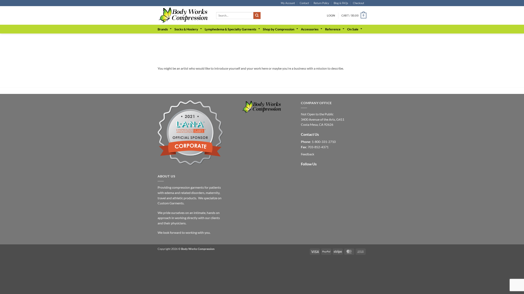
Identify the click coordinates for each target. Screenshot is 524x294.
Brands (163, 29)
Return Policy (321, 3)
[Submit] (256, 15)
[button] (331, 15)
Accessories (309, 29)
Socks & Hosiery (186, 29)
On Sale (352, 29)
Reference (333, 29)
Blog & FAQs (341, 3)
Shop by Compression (278, 29)
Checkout (358, 3)
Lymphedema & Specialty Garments (230, 29)
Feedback (307, 154)
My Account (288, 3)
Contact (304, 3)
